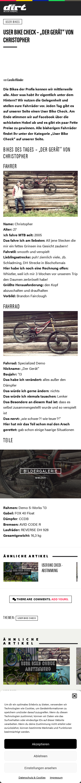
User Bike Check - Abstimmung (38, 572)
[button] (74, 696)
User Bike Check (26, 618)
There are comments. (42, 599)
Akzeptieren (40, 744)
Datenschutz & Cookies (32, 777)
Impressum (56, 777)
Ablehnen (40, 756)
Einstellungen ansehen (40, 767)
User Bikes (13, 21)
